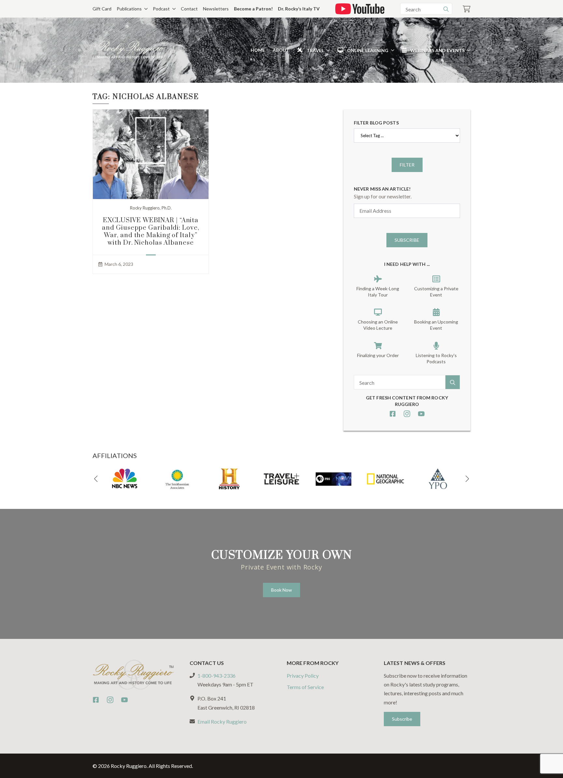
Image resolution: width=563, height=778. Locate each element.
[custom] (392, 414)
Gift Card (102, 8)
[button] (96, 479)
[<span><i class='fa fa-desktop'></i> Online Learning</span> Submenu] (391, 50)
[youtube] (421, 414)
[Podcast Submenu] (173, 9)
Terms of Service (305, 687)
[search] (446, 9)
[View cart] (466, 9)
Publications (129, 8)
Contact (189, 8)
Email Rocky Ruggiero (222, 721)
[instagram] (407, 414)
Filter (407, 164)
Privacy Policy (303, 675)
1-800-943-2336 (216, 675)
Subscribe (407, 240)
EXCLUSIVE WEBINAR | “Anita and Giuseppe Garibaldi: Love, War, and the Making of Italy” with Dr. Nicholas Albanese (150, 232)
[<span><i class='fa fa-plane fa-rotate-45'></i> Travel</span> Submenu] (327, 50)
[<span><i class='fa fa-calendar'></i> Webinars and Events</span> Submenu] (467, 50)
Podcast (161, 8)
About (281, 50)
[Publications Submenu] (145, 9)
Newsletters (216, 8)
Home (258, 50)
